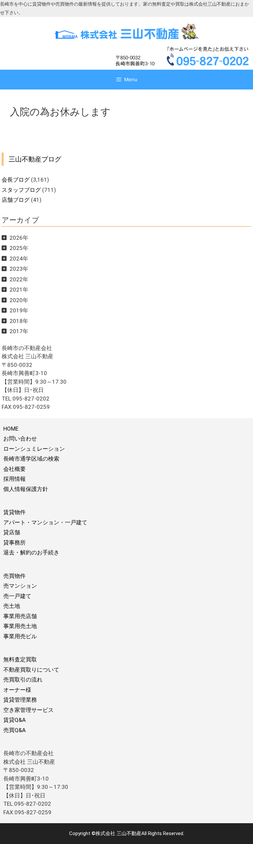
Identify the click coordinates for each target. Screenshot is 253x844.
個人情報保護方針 (25, 489)
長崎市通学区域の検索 (31, 458)
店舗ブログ (16, 199)
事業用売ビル (20, 636)
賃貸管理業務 (20, 699)
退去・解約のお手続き (31, 552)
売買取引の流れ (22, 679)
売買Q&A (14, 730)
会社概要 (14, 469)
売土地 (11, 606)
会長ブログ (16, 179)
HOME (10, 428)
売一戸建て (17, 596)
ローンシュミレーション (34, 448)
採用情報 (14, 478)
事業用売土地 (20, 626)
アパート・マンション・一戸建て (45, 522)
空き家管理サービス (28, 710)
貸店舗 (11, 532)
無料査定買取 (20, 659)
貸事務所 (14, 542)
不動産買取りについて (31, 669)
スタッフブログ (21, 190)
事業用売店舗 (20, 616)
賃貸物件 (14, 512)
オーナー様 (17, 689)
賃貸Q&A (14, 720)
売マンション (20, 585)
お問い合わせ (20, 438)
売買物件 (14, 576)
